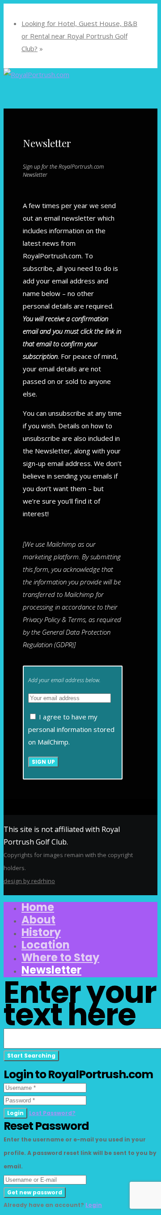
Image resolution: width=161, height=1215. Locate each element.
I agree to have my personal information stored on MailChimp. (71, 729)
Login (15, 1113)
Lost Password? (52, 1113)
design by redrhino (29, 881)
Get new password (34, 1192)
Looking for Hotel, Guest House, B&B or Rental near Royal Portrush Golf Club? (79, 36)
